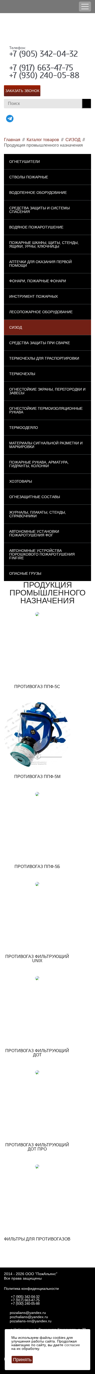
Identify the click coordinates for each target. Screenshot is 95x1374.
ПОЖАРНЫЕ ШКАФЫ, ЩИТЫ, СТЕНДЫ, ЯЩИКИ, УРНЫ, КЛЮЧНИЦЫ (44, 244)
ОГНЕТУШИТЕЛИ (24, 161)
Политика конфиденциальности (31, 1288)
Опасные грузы (25, 573)
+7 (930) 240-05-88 (44, 75)
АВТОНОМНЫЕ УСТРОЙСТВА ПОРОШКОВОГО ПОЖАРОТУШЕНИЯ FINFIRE (42, 554)
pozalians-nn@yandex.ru (30, 1321)
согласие (72, 1345)
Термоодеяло (23, 427)
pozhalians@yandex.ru (29, 1317)
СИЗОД (72, 139)
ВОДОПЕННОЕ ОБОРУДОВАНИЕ (38, 192)
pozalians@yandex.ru (28, 1313)
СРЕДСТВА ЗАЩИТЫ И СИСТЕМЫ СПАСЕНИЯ (39, 210)
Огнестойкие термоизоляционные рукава (46, 410)
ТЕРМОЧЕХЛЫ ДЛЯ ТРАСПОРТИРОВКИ (44, 358)
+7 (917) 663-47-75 (41, 68)
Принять (22, 1359)
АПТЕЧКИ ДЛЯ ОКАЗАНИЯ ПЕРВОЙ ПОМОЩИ (40, 264)
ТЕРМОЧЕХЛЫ (22, 374)
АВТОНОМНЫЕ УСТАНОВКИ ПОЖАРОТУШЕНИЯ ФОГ (34, 533)
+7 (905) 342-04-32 (43, 54)
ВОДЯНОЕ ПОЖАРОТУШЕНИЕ (36, 227)
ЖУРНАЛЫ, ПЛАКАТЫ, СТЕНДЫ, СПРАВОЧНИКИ (37, 514)
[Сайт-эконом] (47, 29)
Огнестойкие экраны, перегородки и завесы (47, 391)
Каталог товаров (43, 139)
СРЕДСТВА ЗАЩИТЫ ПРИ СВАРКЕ (39, 343)
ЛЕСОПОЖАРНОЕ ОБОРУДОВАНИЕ (41, 312)
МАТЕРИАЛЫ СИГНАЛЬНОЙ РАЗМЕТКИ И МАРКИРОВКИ (46, 445)
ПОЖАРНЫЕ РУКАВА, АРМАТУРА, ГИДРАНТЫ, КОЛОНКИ (39, 464)
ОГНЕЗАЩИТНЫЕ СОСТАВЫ (34, 497)
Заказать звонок (22, 91)
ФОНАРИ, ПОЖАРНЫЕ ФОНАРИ (37, 281)
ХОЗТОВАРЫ (20, 481)
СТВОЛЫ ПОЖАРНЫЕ (28, 177)
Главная (12, 139)
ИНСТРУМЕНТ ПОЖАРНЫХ (33, 296)
